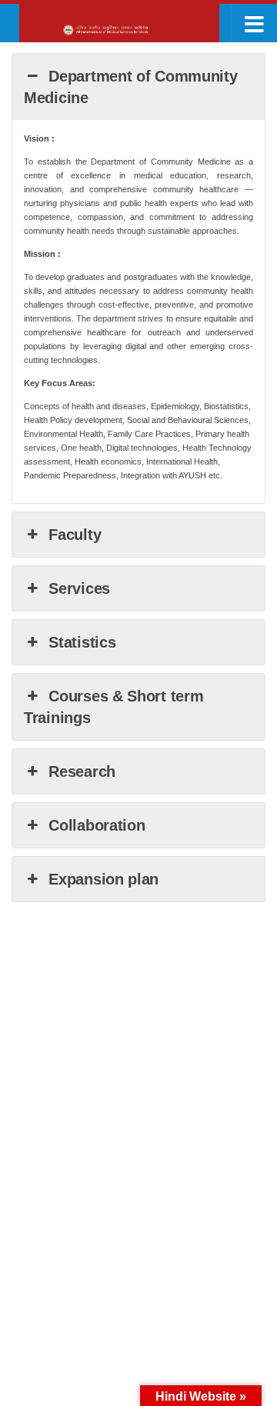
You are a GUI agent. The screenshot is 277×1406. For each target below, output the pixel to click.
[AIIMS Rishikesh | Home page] (134, 30)
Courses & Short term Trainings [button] (113, 707)
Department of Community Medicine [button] (130, 87)
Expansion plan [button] (103, 879)
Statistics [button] (81, 642)
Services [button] (79, 588)
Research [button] (81, 771)
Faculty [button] (74, 534)
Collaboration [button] (96, 825)
